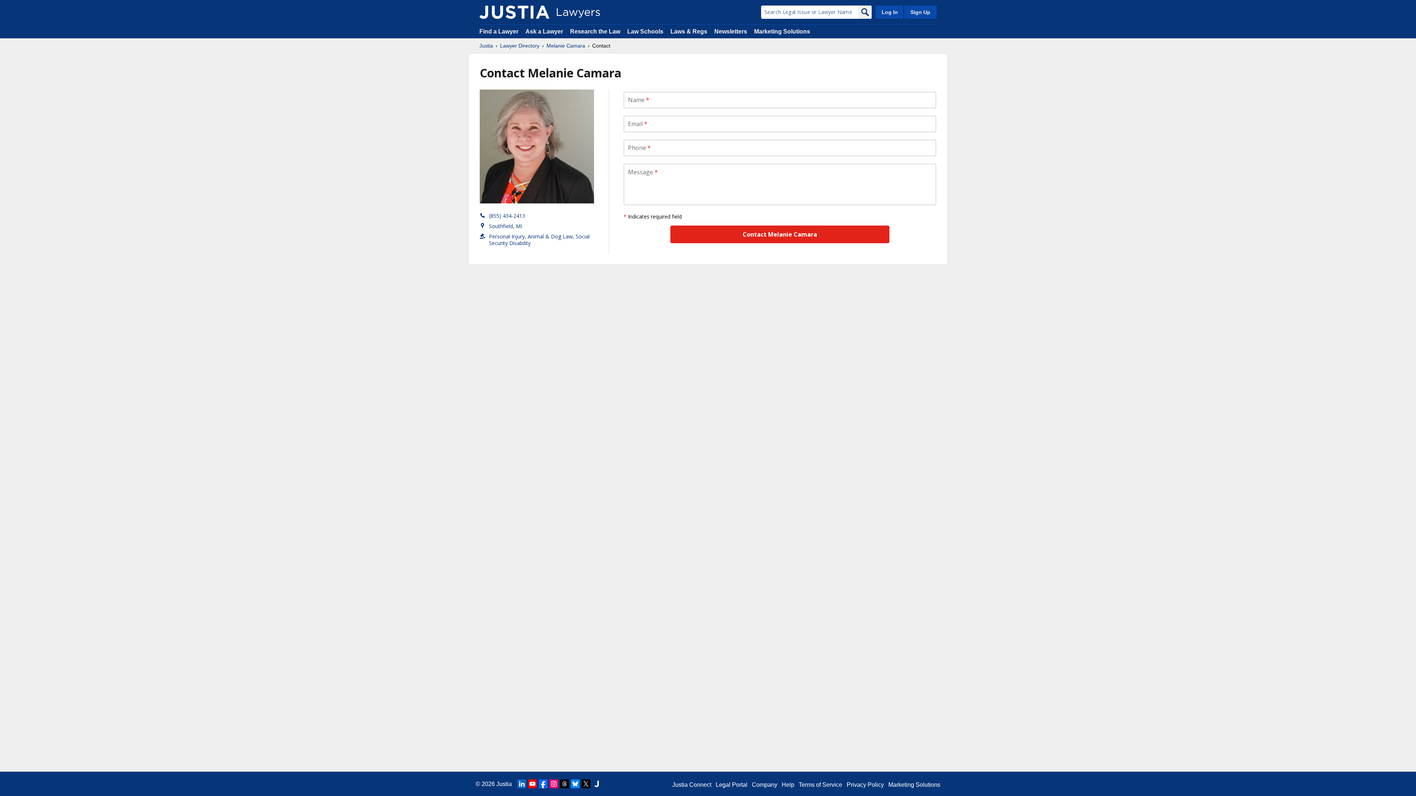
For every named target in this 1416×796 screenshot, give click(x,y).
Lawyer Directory (519, 46)
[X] (586, 783)
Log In (890, 12)
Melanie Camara (565, 46)
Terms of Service (820, 785)
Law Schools (645, 31)
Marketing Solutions (782, 31)
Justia (486, 46)
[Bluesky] (575, 783)
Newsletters (730, 31)
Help (788, 785)
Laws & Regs (688, 31)
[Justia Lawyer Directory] (514, 12)
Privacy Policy (865, 785)
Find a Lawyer (498, 31)
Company (764, 785)
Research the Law (595, 31)
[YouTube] (532, 783)
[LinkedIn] (521, 783)
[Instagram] (553, 783)
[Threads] (564, 783)
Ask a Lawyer (545, 31)
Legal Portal (731, 785)
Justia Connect (691, 785)
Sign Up (920, 12)
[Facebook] (543, 783)
